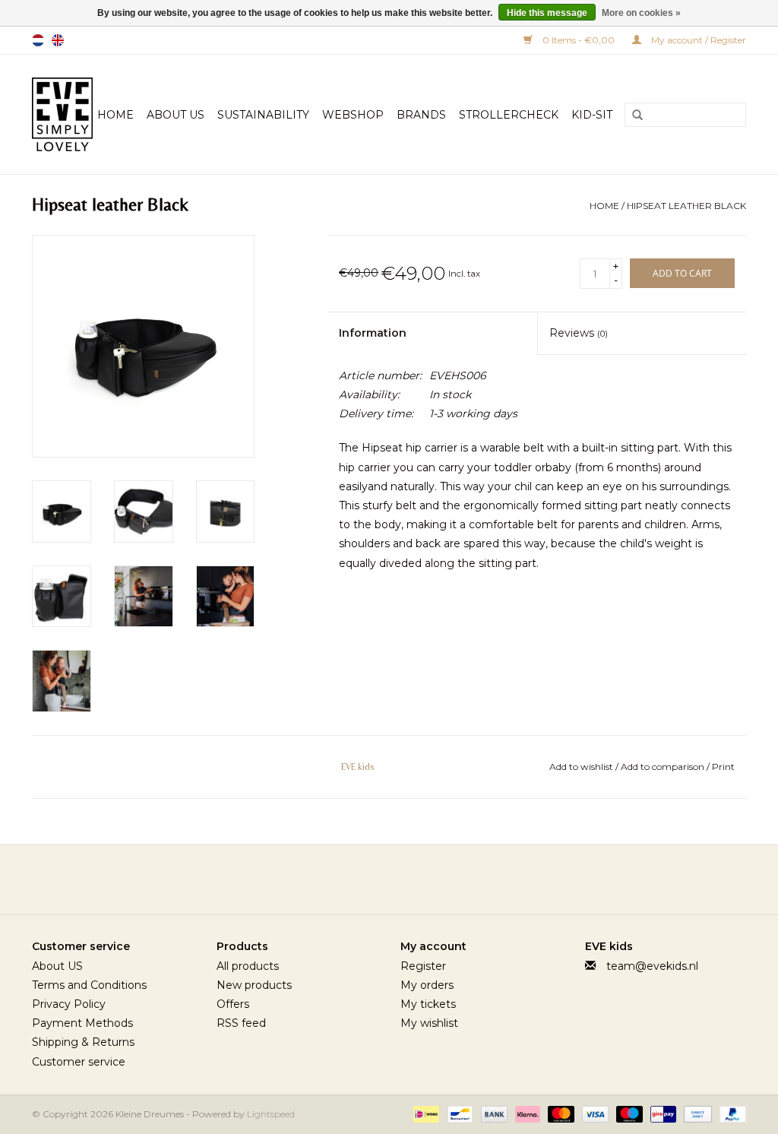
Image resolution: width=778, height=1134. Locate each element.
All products (248, 966)
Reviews (578, 333)
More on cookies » (641, 13)
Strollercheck (508, 115)
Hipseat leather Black (686, 205)
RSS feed (241, 1023)
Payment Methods (82, 1023)
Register (423, 966)
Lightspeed (271, 1114)
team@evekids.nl (652, 966)
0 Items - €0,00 (578, 40)
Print (723, 766)
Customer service (78, 1062)
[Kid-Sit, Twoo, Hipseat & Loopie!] (62, 114)
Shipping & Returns (83, 1042)
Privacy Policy (69, 1004)
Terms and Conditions (89, 985)
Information (372, 333)
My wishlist (429, 1023)
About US (57, 966)
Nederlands (38, 40)
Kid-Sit (591, 115)
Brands (421, 115)
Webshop (353, 115)
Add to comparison (664, 766)
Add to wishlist (582, 766)
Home (115, 115)
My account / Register (697, 40)
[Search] (632, 115)
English (58, 40)
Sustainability (263, 115)
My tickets (428, 1004)
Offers (233, 1004)
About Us (175, 115)
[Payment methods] (424, 1113)
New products (254, 985)
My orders (427, 985)
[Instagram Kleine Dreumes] (430, 879)
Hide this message (547, 13)
